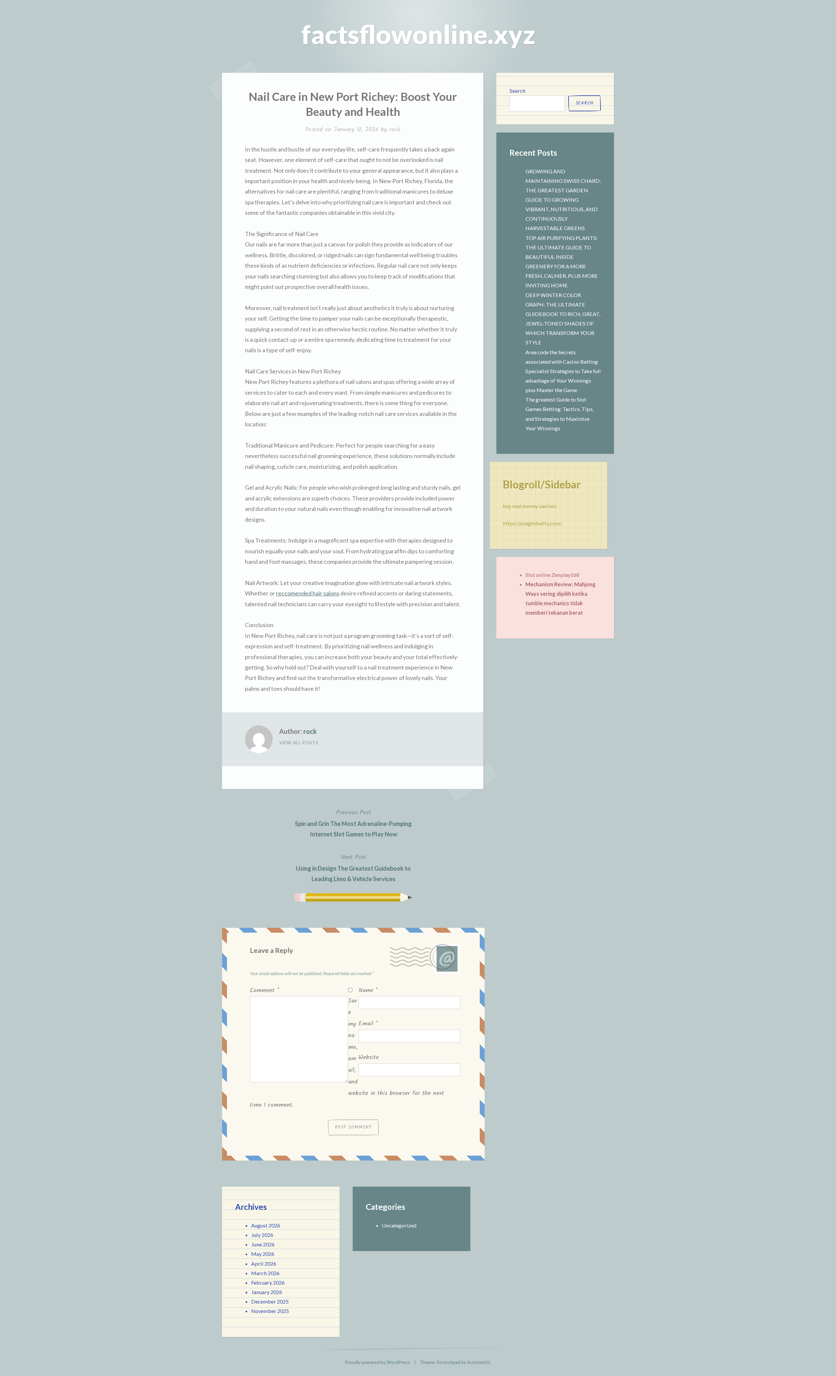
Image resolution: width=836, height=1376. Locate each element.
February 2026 (268, 1282)
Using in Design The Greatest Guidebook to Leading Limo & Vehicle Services (353, 867)
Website (369, 1057)
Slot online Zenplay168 (552, 575)
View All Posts (298, 742)
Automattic (478, 1362)
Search (517, 90)
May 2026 (262, 1254)
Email (368, 1024)
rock (394, 129)
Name (368, 990)
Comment (264, 990)
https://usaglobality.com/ (532, 523)
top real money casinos (530, 506)
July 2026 (262, 1235)
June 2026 (263, 1244)
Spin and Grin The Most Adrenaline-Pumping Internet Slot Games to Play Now (353, 823)
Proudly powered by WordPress (377, 1362)
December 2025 (270, 1301)
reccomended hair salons (307, 593)
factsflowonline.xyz (418, 34)
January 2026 (266, 1292)
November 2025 (270, 1311)
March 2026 (265, 1273)
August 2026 (265, 1225)
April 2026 (263, 1263)
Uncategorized (399, 1225)
